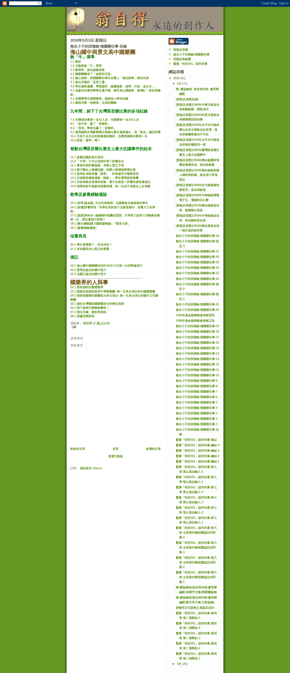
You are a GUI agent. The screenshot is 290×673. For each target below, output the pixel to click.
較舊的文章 (153, 448)
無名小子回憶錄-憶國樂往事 (191, 54)
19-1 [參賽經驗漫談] (83, 228)
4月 (179, 664)
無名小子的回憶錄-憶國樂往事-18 (197, 331)
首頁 (115, 448)
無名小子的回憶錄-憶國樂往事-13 (197, 359)
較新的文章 (77, 448)
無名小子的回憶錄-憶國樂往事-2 (197, 418)
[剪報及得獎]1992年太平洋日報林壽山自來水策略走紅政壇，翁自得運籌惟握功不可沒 (197, 129)
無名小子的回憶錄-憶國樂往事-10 (197, 375)
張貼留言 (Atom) (91, 468)
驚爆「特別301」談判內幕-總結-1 (197, 461)
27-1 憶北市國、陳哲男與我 (88, 312)
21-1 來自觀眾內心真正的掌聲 (89, 249)
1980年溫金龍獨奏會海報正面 (195, 320)
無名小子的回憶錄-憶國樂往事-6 (197, 397)
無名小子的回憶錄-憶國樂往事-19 (197, 326)
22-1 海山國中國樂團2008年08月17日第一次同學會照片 (106, 265)
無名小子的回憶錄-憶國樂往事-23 (197, 273)
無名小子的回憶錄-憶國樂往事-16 (197, 342)
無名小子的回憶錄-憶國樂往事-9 (197, 380)
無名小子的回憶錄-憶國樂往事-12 (197, 364)
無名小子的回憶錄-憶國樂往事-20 (197, 309)
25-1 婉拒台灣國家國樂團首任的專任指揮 (97, 303)
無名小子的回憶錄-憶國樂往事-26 (197, 257)
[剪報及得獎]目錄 (187, 99)
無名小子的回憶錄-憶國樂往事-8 (197, 386)
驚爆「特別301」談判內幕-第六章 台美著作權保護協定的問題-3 (196, 547)
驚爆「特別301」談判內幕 (190, 63)
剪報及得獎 (180, 49)
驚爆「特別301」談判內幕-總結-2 (197, 456)
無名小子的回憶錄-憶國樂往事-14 (197, 353)
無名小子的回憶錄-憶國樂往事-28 (197, 235)
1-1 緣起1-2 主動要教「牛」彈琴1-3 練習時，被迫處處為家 (87, 65)
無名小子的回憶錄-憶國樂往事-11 (197, 369)
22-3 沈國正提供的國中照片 (88, 274)
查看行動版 (115, 456)
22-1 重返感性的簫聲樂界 (86, 287)
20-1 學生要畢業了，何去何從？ (91, 244)
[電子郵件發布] (115, 326)
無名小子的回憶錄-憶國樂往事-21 (197, 304)
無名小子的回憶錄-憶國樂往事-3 (197, 413)
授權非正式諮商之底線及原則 (195, 607)
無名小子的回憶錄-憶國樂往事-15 (197, 348)
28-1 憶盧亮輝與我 (82, 316)
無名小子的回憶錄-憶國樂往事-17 (197, 337)
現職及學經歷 (182, 59)
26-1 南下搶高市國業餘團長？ (89, 307)
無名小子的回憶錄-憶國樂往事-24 (197, 267)
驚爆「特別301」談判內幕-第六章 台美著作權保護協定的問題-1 (196, 577)
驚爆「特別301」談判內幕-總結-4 (197, 445)
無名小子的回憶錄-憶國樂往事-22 (197, 278)
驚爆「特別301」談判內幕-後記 (196, 439)
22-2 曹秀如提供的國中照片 (88, 270)
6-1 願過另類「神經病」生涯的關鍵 (94, 102)
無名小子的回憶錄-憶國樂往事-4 (197, 408)
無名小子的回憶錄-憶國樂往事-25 (197, 262)
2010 (177, 78)
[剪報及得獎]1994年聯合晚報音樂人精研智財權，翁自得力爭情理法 (197, 175)
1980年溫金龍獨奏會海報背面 (195, 315)
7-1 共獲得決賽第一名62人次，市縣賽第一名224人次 (104, 119)
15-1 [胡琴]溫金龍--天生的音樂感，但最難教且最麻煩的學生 (109, 203)
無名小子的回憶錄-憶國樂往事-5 (197, 402)
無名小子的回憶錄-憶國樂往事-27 (197, 251)
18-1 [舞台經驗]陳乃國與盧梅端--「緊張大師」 (100, 223)
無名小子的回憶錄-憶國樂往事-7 (197, 391)
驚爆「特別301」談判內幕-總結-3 (197, 450)
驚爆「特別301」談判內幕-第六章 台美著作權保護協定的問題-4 (196, 532)
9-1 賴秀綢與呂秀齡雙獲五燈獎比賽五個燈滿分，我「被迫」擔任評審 (115, 132)
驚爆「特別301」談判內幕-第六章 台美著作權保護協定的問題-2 (196, 562)
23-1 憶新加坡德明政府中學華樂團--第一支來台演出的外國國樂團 (112, 291)
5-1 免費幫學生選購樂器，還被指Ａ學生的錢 (100, 98)
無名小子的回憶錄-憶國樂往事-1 (197, 424)
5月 (179, 83)
